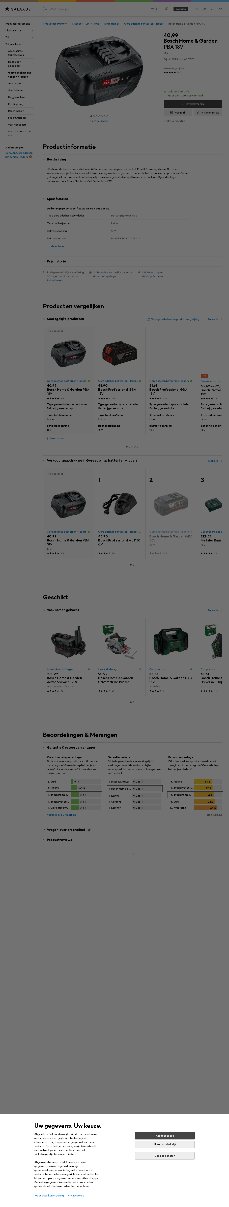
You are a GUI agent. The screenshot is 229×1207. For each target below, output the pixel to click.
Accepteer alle (165, 1135)
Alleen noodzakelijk (164, 1144)
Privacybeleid (76, 1195)
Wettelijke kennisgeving (49, 1195)
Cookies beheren (165, 1156)
